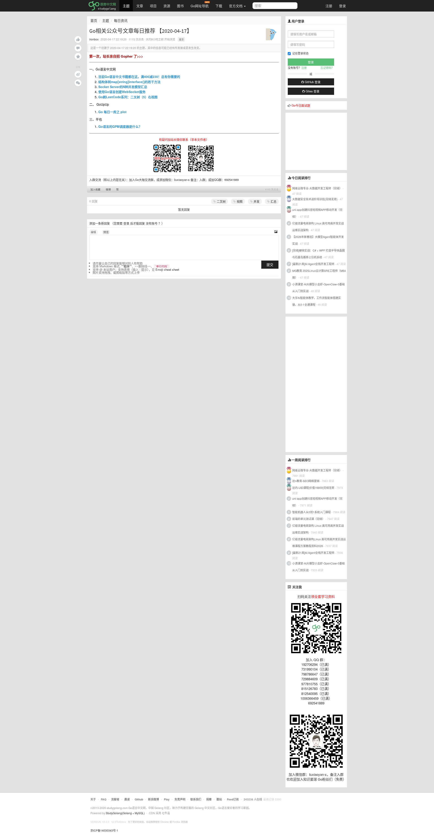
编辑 (93, 232)
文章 (139, 5)
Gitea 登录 (312, 91)
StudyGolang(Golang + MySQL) (125, 813)
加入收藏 (95, 189)
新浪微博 (153, 799)
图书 (180, 5)
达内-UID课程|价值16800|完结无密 (313, 488)
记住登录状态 (300, 53)
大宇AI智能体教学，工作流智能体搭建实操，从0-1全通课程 (316, 301)
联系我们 (195, 799)
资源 (166, 5)
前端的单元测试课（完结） (308, 519)
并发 (256, 201)
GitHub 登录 (312, 82)
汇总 (273, 201)
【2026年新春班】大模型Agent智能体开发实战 (318, 240)
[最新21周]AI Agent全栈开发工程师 (313, 264)
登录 (342, 5)
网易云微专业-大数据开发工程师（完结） (317, 188)
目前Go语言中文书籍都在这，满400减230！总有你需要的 (139, 76)
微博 (108, 189)
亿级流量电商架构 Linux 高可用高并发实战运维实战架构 (318, 226)
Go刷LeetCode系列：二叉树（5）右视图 (128, 97)
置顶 (181, 39)
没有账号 (152, 223)
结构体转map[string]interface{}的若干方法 (129, 81)
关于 (93, 799)
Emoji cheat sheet (167, 269)
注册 (329, 5)
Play (167, 799)
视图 (239, 201)
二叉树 (221, 201)
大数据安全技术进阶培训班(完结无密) (315, 199)
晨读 (127, 799)
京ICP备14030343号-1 (104, 830)
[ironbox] (272, 33)
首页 (93, 20)
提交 (270, 264)
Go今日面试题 (301, 105)
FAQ (103, 799)
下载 (218, 5)
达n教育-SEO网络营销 (305, 481)
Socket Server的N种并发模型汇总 (122, 86)
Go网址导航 (200, 5)
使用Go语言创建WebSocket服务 (122, 91)
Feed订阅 (233, 799)
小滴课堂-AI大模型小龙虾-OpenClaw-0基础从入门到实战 (318, 287)
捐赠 (209, 799)
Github (139, 799)
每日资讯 (120, 20)
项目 (153, 5)
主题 (126, 5)
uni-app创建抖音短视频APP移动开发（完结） (317, 213)
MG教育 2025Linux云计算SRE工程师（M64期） (319, 274)
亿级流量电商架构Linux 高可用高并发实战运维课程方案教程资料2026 (319, 542)
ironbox (94, 39)
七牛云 (166, 813)
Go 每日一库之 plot (112, 112)
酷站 (219, 799)
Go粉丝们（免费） (332, 779)
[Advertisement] (319, 141)
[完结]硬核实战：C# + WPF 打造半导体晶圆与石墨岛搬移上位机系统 (318, 253)
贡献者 (115, 799)
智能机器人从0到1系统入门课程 (311, 512)
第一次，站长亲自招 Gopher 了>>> (116, 56)
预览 (106, 232)
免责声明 (180, 799)
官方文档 (236, 5)
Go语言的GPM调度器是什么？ (120, 126)
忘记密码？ (327, 68)
